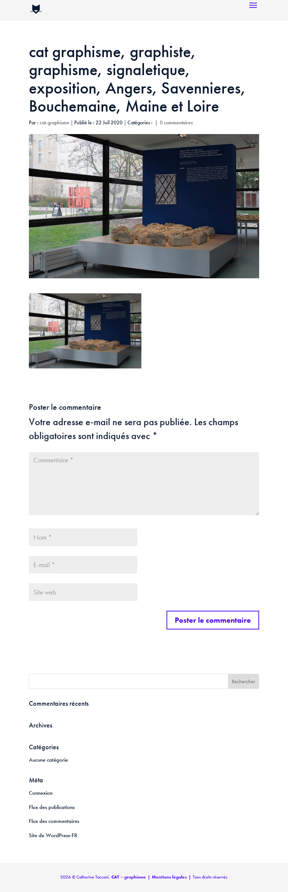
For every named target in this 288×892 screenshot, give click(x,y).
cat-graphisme (54, 122)
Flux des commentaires (54, 821)
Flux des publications (52, 807)
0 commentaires (176, 122)
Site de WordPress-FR (53, 835)
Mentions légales (169, 877)
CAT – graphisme (128, 877)
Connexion (40, 793)
